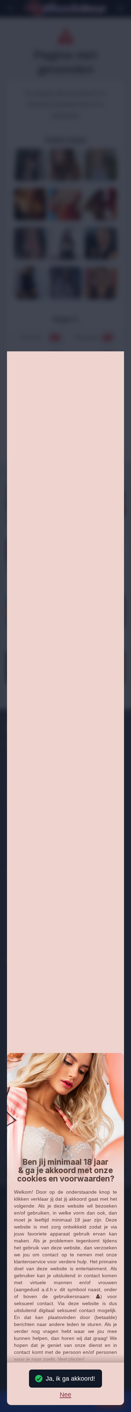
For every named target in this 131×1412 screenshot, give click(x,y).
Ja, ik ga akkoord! (70, 1378)
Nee (65, 1395)
